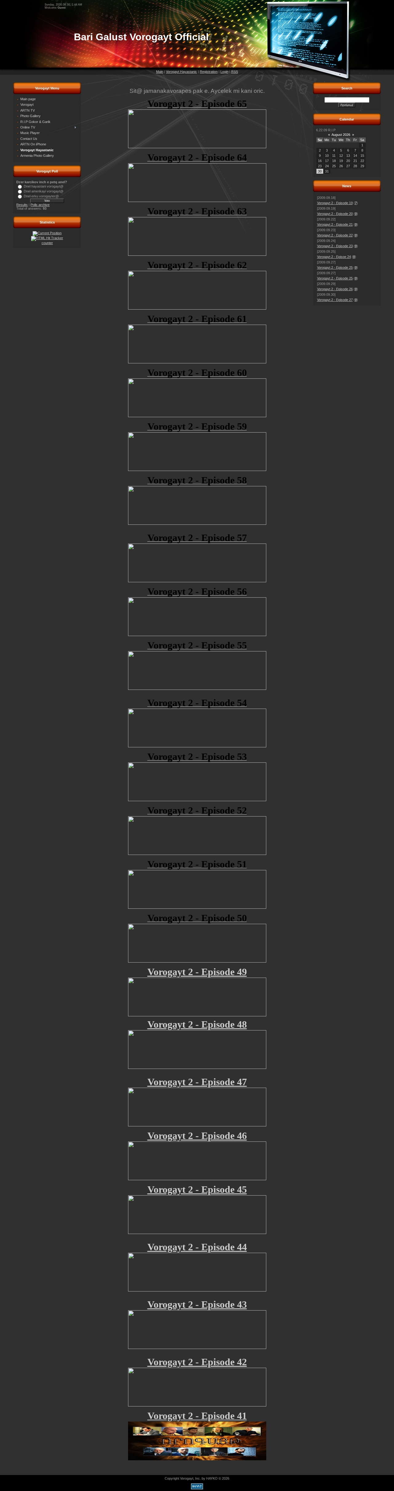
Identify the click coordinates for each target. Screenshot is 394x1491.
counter (47, 243)
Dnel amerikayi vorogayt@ (43, 191)
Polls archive (40, 205)
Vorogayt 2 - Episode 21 (335, 224)
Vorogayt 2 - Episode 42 (197, 1361)
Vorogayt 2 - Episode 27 (335, 300)
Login (224, 71)
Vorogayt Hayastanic (181, 71)
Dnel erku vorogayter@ (41, 196)
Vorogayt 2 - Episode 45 (197, 1189)
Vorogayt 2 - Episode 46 (197, 1135)
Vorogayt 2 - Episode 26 (335, 289)
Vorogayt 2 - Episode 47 (197, 1081)
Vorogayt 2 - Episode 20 (335, 214)
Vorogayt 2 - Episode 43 (197, 1304)
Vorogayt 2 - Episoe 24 (334, 257)
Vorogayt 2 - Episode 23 (335, 246)
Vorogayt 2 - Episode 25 (335, 267)
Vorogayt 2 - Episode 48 (197, 1024)
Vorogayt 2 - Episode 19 (335, 203)
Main (159, 71)
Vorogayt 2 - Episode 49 (197, 971)
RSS (234, 71)
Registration (209, 71)
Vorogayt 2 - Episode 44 (197, 1246)
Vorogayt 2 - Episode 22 (335, 235)
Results (22, 205)
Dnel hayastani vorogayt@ (43, 186)
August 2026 (341, 134)
